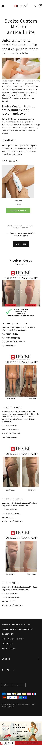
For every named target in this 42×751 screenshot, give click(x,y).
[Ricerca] (35, 6)
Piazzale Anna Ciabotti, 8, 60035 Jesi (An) (17, 629)
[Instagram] (9, 670)
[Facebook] (4, 670)
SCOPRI (6, 658)
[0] (38, 6)
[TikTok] (15, 670)
